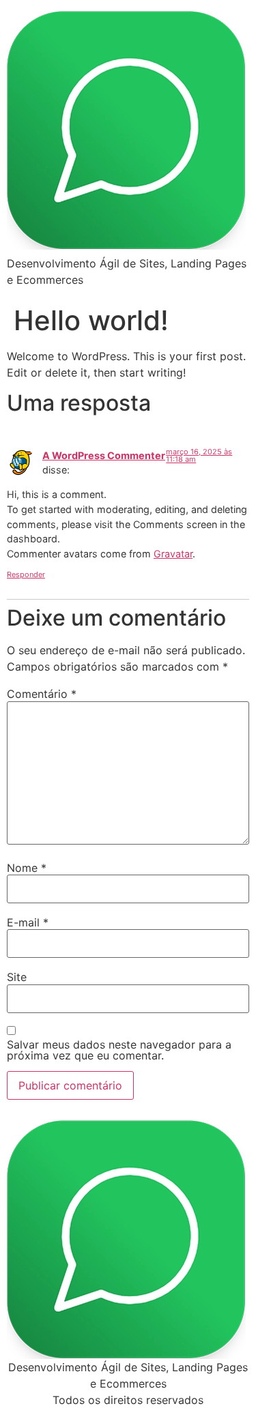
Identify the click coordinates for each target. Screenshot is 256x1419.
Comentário (41, 693)
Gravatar (173, 553)
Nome (26, 867)
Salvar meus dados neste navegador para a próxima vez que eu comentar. (119, 1050)
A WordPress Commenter (103, 455)
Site (17, 976)
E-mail (27, 922)
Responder (26, 574)
